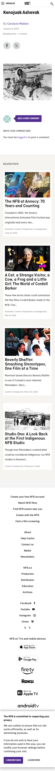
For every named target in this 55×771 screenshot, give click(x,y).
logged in (22, 137)
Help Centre (27, 538)
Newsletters (27, 556)
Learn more (34, 760)
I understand (13, 760)
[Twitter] (16, 45)
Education (27, 586)
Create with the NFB (27, 515)
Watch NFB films (27, 502)
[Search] (52, 4)
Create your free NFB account (27, 496)
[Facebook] (7, 45)
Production (27, 573)
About (27, 532)
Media (27, 550)
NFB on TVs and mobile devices (27, 638)
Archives (27, 592)
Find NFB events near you (27, 509)
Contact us (27, 544)
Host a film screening (27, 521)
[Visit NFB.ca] (33, 3)
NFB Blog (10, 3)
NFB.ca (27, 567)
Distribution (27, 580)
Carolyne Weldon (18, 23)
